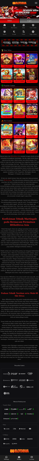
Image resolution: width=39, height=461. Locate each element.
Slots (23, 27)
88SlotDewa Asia (15, 156)
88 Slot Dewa (7, 180)
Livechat (32, 459)
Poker (23, 34)
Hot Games (14, 27)
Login (29, 21)
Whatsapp (6, 459)
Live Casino (33, 27)
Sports (4, 34)
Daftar (9, 21)
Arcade (14, 34)
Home (4, 27)
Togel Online (33, 34)
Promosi (19, 459)
